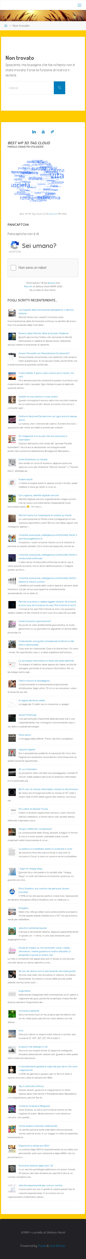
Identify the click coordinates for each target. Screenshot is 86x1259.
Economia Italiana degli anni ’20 (36, 1165)
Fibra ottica (25, 734)
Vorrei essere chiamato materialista (38, 1125)
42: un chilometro (28, 769)
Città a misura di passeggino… (35, 680)
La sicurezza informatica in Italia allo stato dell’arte (46, 660)
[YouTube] (43, 131)
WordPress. (58, 1246)
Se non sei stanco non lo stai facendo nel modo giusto (47, 971)
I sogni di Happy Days (30, 868)
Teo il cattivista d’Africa (31, 1086)
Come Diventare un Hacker (33, 459)
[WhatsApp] (52, 131)
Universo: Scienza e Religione (34, 1105)
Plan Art (28, 286)
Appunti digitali (27, 749)
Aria (21, 1030)
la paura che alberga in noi (33, 1046)
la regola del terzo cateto (32, 700)
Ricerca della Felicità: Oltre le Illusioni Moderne (43, 333)
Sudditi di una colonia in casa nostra (38, 396)
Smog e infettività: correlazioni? (35, 828)
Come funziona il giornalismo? (35, 621)
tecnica (51, 282)
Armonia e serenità (29, 1010)
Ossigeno (23, 907)
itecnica (53, 213)
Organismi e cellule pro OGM (34, 1145)
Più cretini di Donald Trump (33, 808)
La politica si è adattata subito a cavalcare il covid (45, 848)
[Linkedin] (34, 131)
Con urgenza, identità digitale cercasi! (39, 495)
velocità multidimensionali (33, 927)
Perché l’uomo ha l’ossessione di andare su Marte (45, 515)
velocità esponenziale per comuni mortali (41, 1185)
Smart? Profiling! (28, 714)
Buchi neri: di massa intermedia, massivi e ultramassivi (48, 789)
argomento (24, 990)
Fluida (41, 1246)
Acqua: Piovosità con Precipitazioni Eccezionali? (44, 353)
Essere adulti (26, 479)
